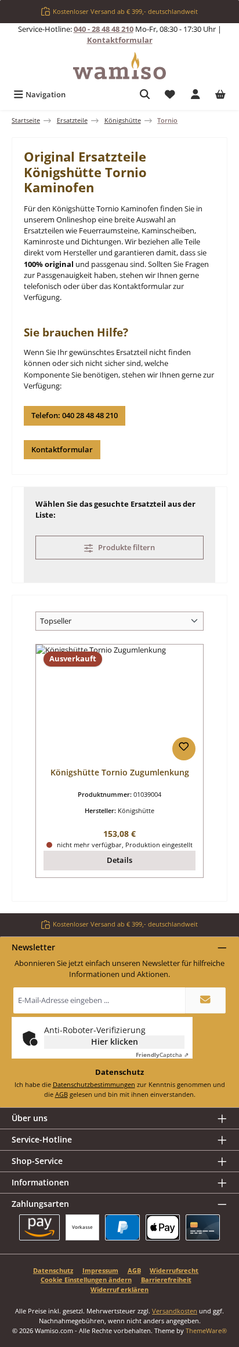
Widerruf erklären (119, 1289)
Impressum (100, 1270)
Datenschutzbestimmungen (94, 1084)
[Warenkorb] (220, 94)
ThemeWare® (206, 1330)
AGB (61, 1094)
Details (119, 860)
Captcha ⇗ (162, 1054)
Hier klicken (114, 1041)
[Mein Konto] (195, 94)
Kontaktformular (120, 40)
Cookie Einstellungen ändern (86, 1279)
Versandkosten (174, 1310)
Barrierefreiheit (166, 1279)
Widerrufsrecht (174, 1270)
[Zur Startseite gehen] (119, 65)
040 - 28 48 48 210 (103, 29)
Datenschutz (53, 1270)
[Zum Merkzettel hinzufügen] (183, 748)
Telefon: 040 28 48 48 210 (74, 415)
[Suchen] (145, 94)
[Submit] (205, 1000)
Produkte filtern (125, 547)
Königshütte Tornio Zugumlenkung (119, 772)
